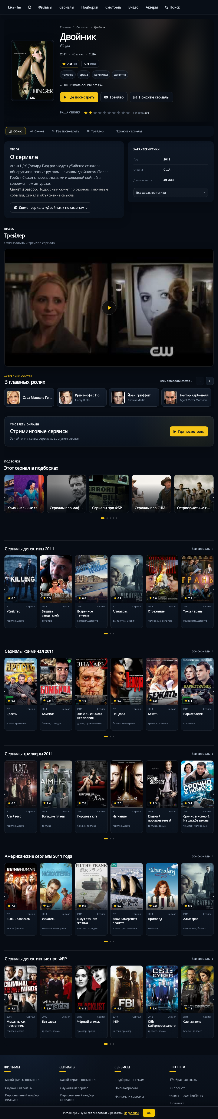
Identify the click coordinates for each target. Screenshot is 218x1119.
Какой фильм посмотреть (23, 1079)
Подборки (89, 7)
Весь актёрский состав (175, 381)
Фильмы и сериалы (129, 1096)
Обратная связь (185, 1079)
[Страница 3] (110, 518)
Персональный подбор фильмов (22, 1097)
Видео (133, 7)
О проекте (177, 1088)
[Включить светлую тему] (29, 7)
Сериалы (66, 7)
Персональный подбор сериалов (77, 1097)
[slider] (106, 112)
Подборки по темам (129, 1079)
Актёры (152, 7)
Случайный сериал (74, 1088)
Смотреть (113, 7)
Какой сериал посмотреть (79, 1079)
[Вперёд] (210, 381)
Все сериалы (201, 548)
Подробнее (131, 1113)
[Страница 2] (107, 518)
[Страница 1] (103, 518)
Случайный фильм (18, 1088)
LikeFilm (14, 7)
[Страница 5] (116, 518)
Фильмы (45, 7)
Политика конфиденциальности (186, 1105)
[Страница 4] (113, 518)
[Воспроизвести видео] (109, 308)
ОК (149, 1113)
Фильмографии (126, 1088)
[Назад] (200, 381)
